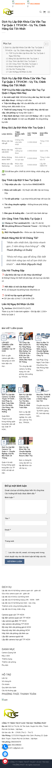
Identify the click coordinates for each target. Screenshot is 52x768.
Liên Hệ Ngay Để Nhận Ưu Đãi (20, 72)
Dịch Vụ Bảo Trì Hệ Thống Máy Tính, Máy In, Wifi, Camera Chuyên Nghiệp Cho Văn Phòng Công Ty (43, 349)
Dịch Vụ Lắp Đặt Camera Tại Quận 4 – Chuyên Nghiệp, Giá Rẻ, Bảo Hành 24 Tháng (8, 452)
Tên (7, 518)
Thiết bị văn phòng (9, 662)
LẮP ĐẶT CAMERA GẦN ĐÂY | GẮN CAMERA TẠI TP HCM (8, 347)
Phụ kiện (5, 665)
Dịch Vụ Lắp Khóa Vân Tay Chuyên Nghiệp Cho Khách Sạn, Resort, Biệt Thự (25, 451)
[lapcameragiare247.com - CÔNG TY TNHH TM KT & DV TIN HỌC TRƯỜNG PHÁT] (8, 12)
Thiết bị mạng (7, 659)
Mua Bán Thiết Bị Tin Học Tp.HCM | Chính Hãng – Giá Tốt (43, 398)
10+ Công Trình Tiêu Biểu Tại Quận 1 (23, 64)
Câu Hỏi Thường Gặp (17, 69)
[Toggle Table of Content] (45, 44)
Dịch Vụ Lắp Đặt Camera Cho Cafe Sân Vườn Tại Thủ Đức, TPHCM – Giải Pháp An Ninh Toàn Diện (25, 401)
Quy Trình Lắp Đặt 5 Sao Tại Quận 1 (23, 61)
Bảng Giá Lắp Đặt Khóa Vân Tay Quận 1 (24, 58)
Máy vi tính (6, 656)
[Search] (40, 12)
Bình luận (9, 497)
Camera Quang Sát (9, 652)
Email (8, 530)
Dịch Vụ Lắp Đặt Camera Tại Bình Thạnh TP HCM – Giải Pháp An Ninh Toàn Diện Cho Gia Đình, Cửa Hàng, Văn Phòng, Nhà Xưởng (8, 403)
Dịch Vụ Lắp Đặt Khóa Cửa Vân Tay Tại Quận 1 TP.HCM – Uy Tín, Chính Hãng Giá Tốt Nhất (24, 49)
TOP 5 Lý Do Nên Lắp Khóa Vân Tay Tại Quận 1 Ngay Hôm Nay (27, 54)
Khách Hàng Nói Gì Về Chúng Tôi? (21, 66)
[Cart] (44, 12)
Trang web (9, 541)
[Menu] (48, 12)
